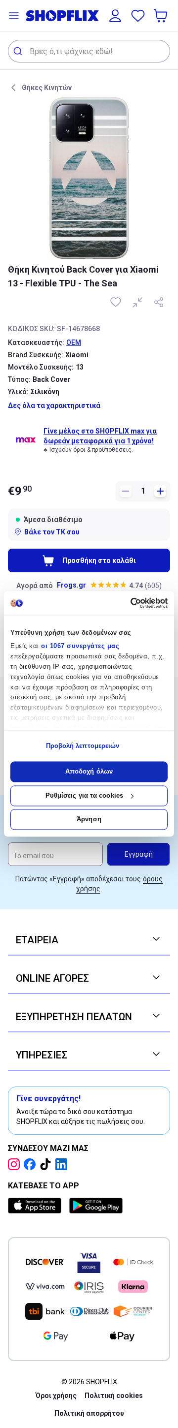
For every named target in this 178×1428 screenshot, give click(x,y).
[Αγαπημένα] (138, 15)
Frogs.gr (71, 585)
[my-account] (115, 15)
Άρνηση (89, 819)
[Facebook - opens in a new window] (32, 1164)
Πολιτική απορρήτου (89, 1413)
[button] (14, 16)
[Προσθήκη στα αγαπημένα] (117, 302)
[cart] (161, 15)
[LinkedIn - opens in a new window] (63, 1164)
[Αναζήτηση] (19, 51)
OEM (73, 342)
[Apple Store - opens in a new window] (36, 1205)
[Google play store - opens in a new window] (96, 1205)
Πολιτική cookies (114, 1395)
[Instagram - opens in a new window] (16, 1164)
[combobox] (89, 51)
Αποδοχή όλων (89, 772)
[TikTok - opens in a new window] (47, 1164)
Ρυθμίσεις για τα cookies (84, 795)
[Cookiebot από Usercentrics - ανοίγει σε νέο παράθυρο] (126, 602)
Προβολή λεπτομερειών (83, 745)
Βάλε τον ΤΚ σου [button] (52, 532)
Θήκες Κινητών (47, 88)
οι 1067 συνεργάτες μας (80, 646)
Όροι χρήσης (56, 1395)
